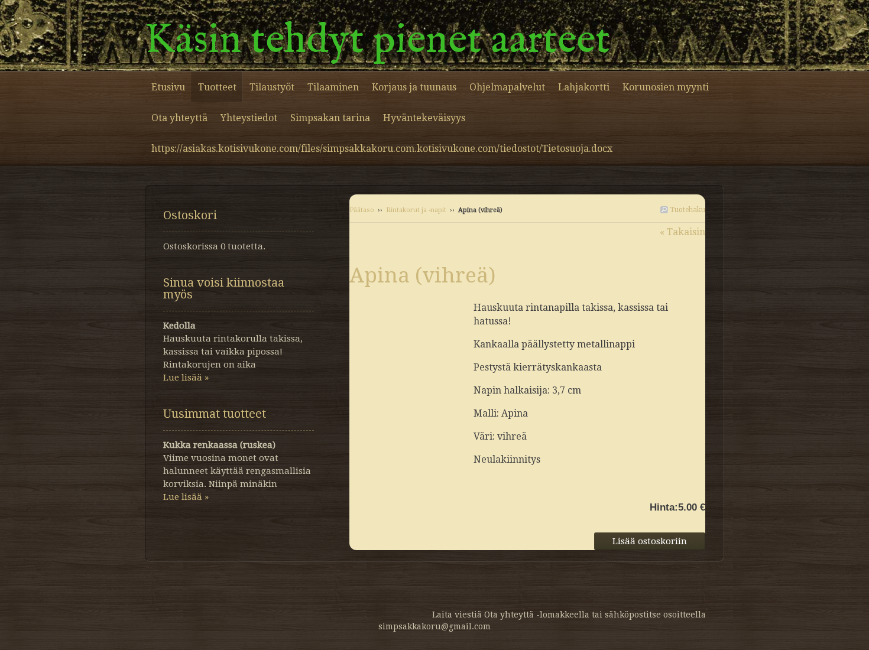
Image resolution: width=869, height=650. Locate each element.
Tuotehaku (686, 210)
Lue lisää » (186, 377)
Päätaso (361, 210)
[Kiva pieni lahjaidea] (411, 306)
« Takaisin (682, 232)
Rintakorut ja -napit (416, 210)
